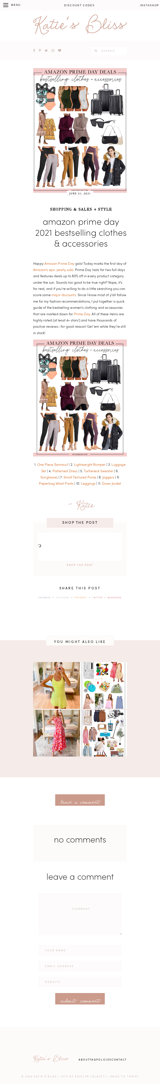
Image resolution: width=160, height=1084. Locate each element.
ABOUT (84, 1060)
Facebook (44, 598)
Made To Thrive (124, 1076)
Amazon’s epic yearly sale (53, 270)
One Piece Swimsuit (52, 465)
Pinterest (81, 598)
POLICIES (103, 1060)
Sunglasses (49, 477)
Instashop (149, 5)
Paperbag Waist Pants (56, 484)
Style (105, 209)
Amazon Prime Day (59, 264)
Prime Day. (82, 314)
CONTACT (119, 1060)
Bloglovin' (115, 598)
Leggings (88, 484)
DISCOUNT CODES (79, 5)
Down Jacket (111, 484)
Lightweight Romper (89, 465)
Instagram (62, 598)
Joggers (108, 477)
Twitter (97, 598)
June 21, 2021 (80, 194)
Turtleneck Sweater (98, 471)
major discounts (63, 295)
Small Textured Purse (80, 477)
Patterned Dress (65, 471)
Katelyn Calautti (90, 1076)
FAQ (93, 1060)
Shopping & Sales (71, 209)
